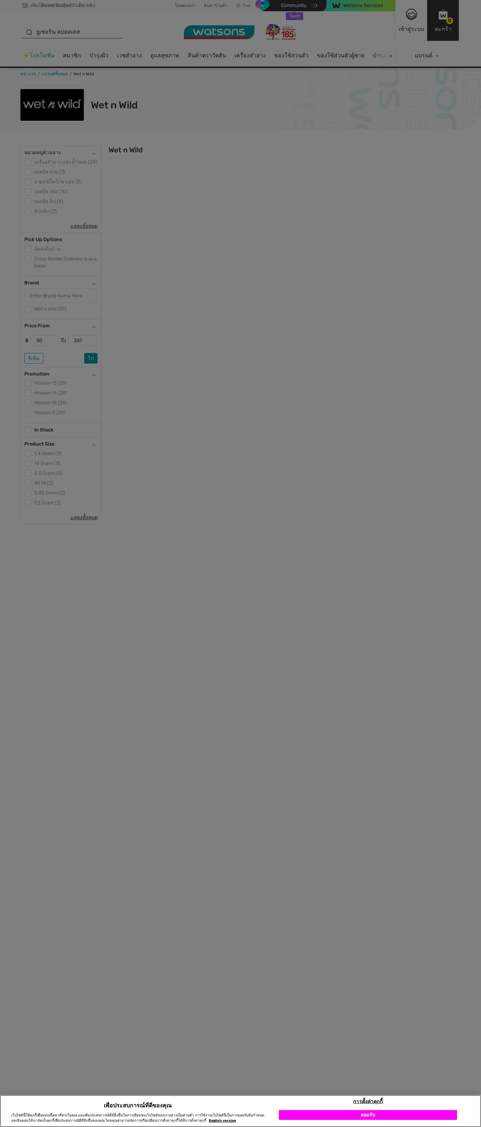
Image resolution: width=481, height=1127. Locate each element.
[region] (240, 1111)
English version (222, 1121)
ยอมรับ (368, 1114)
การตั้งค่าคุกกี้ (367, 1101)
